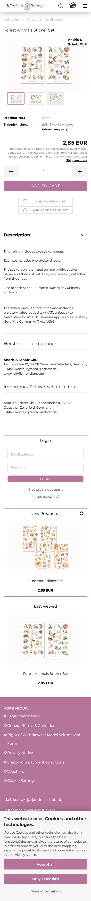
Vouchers (15, 771)
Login (45, 479)
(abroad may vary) (55, 129)
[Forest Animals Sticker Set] (45, 64)
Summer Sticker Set (45, 581)
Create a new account (45, 489)
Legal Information (23, 716)
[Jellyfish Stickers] (24, 6)
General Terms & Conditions (32, 725)
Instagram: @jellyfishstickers (29, 810)
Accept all (45, 864)
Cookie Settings (21, 780)
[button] (11, 171)
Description (17, 235)
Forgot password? (45, 496)
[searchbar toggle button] (61, 6)
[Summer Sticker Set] (45, 548)
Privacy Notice (25, 855)
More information (46, 891)
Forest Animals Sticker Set (45, 673)
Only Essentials (45, 879)
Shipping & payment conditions (35, 762)
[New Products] (81, 514)
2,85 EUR (45, 590)
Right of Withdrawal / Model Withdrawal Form (43, 739)
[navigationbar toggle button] (85, 6)
